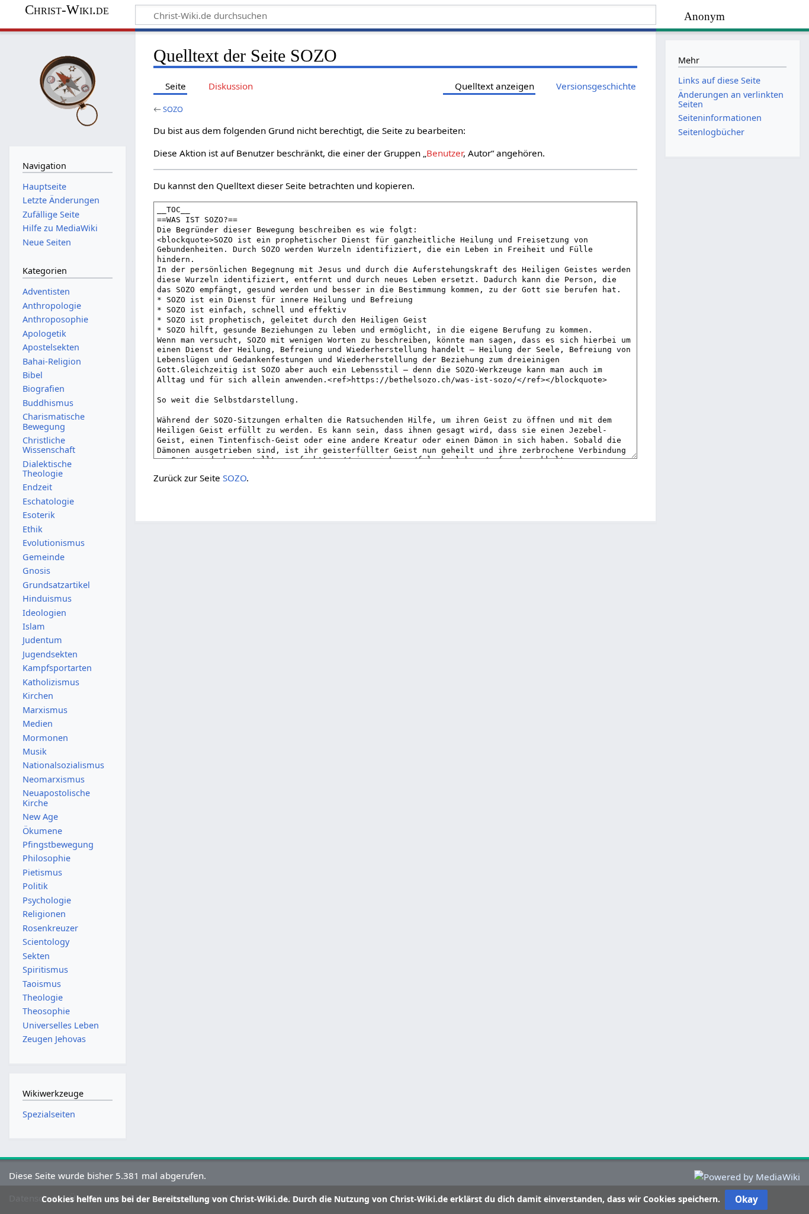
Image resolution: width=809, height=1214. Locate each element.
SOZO (173, 109)
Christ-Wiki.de (67, 10)
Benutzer (444, 153)
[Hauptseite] (67, 87)
